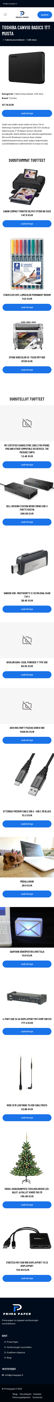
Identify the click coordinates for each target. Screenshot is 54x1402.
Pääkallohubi (27, 881)
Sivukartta (37, 1397)
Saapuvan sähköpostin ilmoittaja (27, 951)
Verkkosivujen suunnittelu (19, 1347)
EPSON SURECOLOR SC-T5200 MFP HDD (27, 357)
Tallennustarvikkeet (15, 39)
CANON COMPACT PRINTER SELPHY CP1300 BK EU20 (27, 211)
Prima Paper (12, 1342)
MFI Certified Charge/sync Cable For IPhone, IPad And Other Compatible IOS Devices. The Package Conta (27, 449)
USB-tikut (32, 39)
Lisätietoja (27, 113)
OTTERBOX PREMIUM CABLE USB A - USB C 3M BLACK (27, 811)
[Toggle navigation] (5, 14)
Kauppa (44, 15)
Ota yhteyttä (25, 1394)
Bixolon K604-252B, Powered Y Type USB (27, 662)
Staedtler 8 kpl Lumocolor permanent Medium (27, 294)
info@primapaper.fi (10, 4)
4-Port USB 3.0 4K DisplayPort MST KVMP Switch (27, 1019)
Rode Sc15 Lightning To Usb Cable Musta (27, 1105)
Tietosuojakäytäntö (21, 1397)
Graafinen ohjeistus (16, 1352)
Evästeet (37, 1394)
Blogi (9, 1357)
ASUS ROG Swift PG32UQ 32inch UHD (27, 727)
